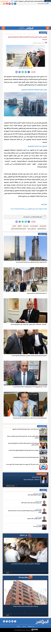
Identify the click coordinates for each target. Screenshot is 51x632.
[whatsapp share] (23, 72)
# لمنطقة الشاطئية (42, 229)
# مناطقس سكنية (32, 229)
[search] (3, 28)
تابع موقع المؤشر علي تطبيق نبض (32, 217)
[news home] (41, 621)
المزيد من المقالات (10, 486)
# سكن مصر (25, 226)
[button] (26, 569)
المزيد (7, 573)
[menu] (47, 28)
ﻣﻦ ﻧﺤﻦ (24, 626)
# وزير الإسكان (43, 226)
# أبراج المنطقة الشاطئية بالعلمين (18, 229)
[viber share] (20, 72)
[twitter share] (26, 72)
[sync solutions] (34, 630)
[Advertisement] (25, 15)
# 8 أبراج (14, 226)
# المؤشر (20, 226)
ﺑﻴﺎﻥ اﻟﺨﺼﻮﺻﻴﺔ (31, 626)
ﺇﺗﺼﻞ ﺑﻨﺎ (18, 626)
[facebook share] (29, 72)
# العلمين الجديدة (34, 226)
